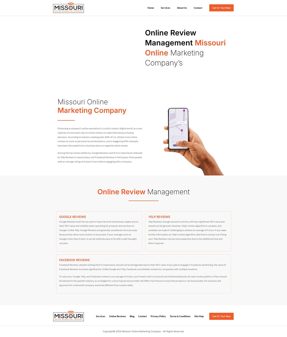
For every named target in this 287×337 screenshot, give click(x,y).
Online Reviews (117, 316)
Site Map (199, 316)
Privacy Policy (158, 316)
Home (151, 7)
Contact (198, 7)
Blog (132, 316)
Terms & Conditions (180, 316)
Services (165, 7)
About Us (182, 7)
